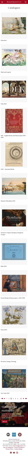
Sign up (4, 421)
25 (21, 398)
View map (16, 442)
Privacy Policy (9, 449)
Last (26, 398)
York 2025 (4, 104)
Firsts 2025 (4, 330)
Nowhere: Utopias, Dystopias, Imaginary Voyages (12, 233)
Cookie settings (18, 449)
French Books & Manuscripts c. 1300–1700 (13, 298)
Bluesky (14, 453)
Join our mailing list (8, 447)
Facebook (11, 453)
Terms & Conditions (19, 447)
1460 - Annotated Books (7, 169)
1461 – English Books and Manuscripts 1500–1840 (13, 136)
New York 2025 (5, 393)
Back (5, 398)
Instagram (17, 453)
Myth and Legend (6, 72)
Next (24, 398)
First (2, 398)
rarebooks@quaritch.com (19, 445)
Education (4, 40)
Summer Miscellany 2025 (8, 201)
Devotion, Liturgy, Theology (8, 361)
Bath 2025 (4, 266)
